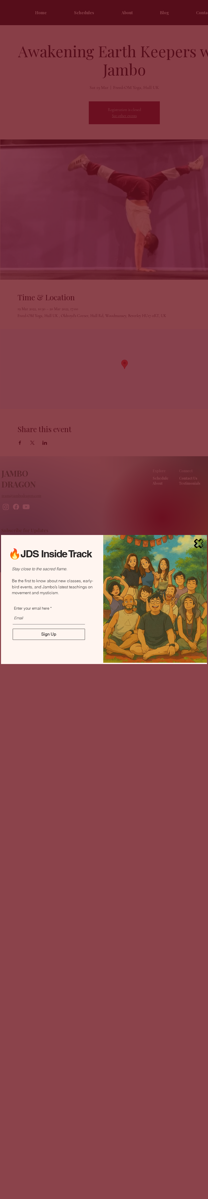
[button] (198, 543)
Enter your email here (31, 608)
